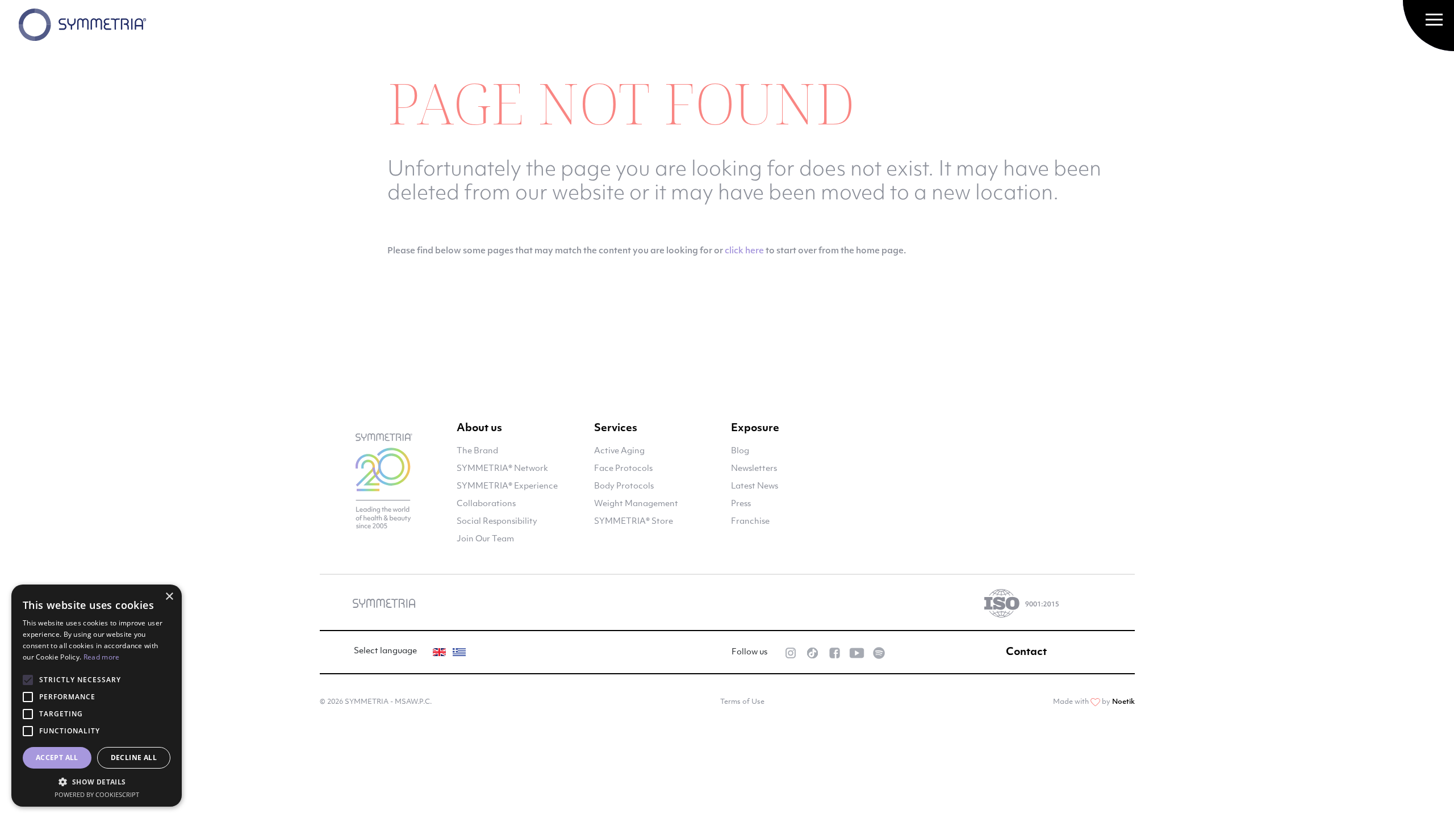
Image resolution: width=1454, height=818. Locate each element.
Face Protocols (623, 469)
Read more (101, 657)
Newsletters (754, 469)
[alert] (96, 696)
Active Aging (619, 451)
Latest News (754, 486)
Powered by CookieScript (97, 794)
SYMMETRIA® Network (502, 469)
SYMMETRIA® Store (633, 521)
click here (744, 251)
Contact (1026, 653)
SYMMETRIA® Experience (507, 486)
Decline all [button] (134, 757)
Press (741, 504)
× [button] (169, 596)
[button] (96, 781)
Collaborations (486, 504)
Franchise (750, 521)
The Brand (477, 451)
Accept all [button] (57, 757)
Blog (740, 451)
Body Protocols (624, 486)
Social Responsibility (497, 521)
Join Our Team (485, 539)
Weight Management (636, 504)
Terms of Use (742, 702)
